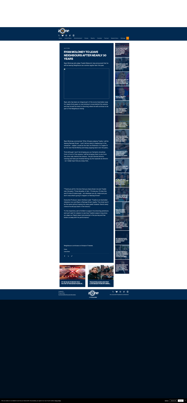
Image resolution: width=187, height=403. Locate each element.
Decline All (173, 400)
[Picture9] (74, 35)
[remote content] (86, 125)
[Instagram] (66, 35)
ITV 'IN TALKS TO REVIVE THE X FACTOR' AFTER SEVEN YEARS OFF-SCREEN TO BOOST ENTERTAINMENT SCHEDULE (72, 282)
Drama (65, 249)
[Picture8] (63, 35)
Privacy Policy (58, 400)
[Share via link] (71, 256)
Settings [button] (167, 400)
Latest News (67, 251)
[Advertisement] (26, 3)
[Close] (185, 400)
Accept (180, 400)
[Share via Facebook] (64, 256)
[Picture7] (70, 35)
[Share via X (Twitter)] (68, 256)
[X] (59, 35)
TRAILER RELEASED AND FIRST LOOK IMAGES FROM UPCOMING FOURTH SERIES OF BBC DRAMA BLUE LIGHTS (100, 282)
